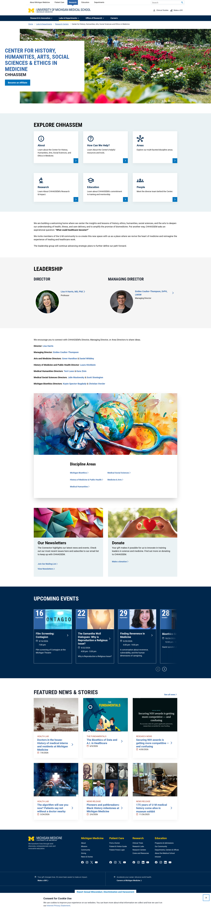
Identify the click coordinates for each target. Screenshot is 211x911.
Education (85, 2)
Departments (99, 2)
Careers (114, 18)
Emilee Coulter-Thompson (66, 352)
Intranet (158, 857)
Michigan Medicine (92, 838)
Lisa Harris (48, 346)
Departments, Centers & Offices (167, 850)
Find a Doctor (114, 843)
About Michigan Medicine (40, 2)
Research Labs (138, 846)
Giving (83, 853)
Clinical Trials (138, 843)
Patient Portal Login (117, 850)
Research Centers (139, 850)
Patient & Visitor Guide (118, 846)
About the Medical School (165, 853)
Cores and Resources (141, 853)
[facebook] (82, 862)
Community (85, 850)
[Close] (206, 897)
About (83, 843)
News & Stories (87, 857)
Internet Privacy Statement (58, 905)
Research (72, 2)
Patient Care (59, 2)
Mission (84, 846)
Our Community (161, 846)
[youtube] (96, 862)
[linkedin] (143, 862)
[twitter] (91, 862)
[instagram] (87, 862)
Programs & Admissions (164, 843)
